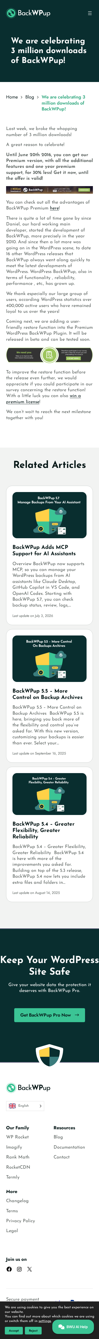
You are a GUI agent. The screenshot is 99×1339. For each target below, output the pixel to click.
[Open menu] (90, 13)
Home (12, 97)
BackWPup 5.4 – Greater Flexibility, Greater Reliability (43, 831)
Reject (33, 1330)
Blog (29, 97)
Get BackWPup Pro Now (45, 1015)
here (54, 208)
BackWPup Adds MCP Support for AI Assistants (44, 551)
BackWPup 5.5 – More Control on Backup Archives (47, 694)
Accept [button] (14, 1330)
